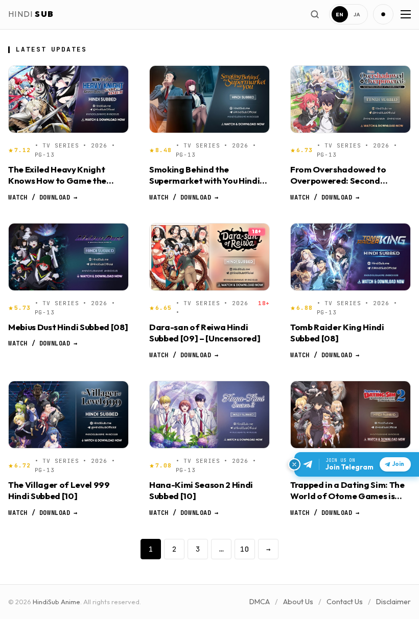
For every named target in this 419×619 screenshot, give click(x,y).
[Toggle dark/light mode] (383, 14)
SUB (31, 14)
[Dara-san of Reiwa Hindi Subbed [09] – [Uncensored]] (209, 257)
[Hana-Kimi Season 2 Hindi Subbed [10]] (209, 414)
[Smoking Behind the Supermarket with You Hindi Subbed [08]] (209, 99)
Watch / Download (42, 197)
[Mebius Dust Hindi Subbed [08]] (68, 257)
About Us (298, 601)
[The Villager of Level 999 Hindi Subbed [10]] (68, 414)
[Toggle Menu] (405, 14)
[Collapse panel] (294, 464)
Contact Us (345, 601)
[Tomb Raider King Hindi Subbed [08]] (350, 257)
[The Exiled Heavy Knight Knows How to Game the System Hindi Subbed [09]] (68, 99)
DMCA (259, 601)
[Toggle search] (315, 14)
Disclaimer (393, 601)
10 (244, 549)
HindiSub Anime (56, 602)
